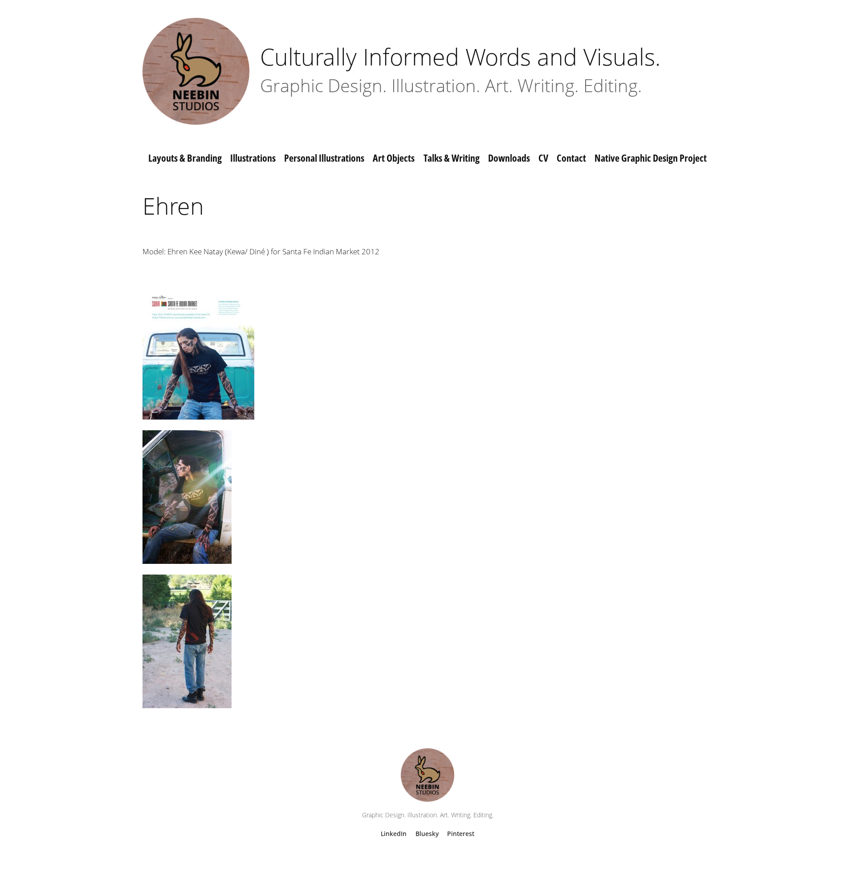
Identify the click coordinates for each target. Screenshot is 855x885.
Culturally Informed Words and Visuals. (460, 56)
